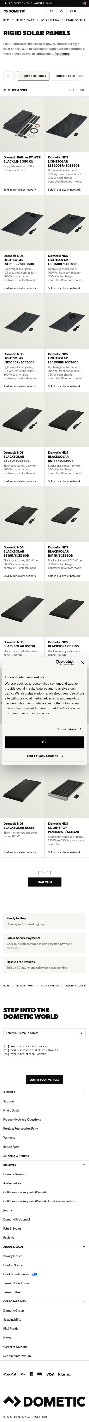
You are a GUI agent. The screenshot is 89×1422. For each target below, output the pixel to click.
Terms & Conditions (16, 1283)
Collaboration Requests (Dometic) (25, 1192)
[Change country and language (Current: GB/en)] (84, 3)
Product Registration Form (20, 1128)
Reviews (8, 1237)
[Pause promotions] (5, 3)
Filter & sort (17, 90)
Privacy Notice (12, 1256)
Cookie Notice (13, 1265)
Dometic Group (26, 1310)
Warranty (9, 1138)
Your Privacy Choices (42, 756)
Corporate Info (14, 1301)
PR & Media (23, 1329)
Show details (66, 729)
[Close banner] (82, 662)
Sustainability (12, 1319)
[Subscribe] (81, 1032)
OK (44, 742)
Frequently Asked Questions (22, 1119)
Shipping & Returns (16, 1156)
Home (6, 20)
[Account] (61, 11)
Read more (62, 54)
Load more (44, 882)
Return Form (11, 1147)
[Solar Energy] (8, 75)
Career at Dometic (28, 1347)
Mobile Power (25, 20)
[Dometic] (14, 11)
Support (9, 1092)
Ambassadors (12, 1183)
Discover (9, 1165)
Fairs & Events (12, 1228)
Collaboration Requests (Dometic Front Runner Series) (39, 1201)
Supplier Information (17, 1356)
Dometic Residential (29, 1219)
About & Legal (13, 1246)
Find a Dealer (11, 1110)
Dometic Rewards (14, 1174)
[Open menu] (84, 11)
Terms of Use (11, 1292)
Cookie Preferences (16, 1274)
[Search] (52, 11)
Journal (8, 1210)
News (20, 1338)
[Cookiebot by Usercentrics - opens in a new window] (56, 662)
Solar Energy (50, 20)
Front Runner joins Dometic (28, 3)
